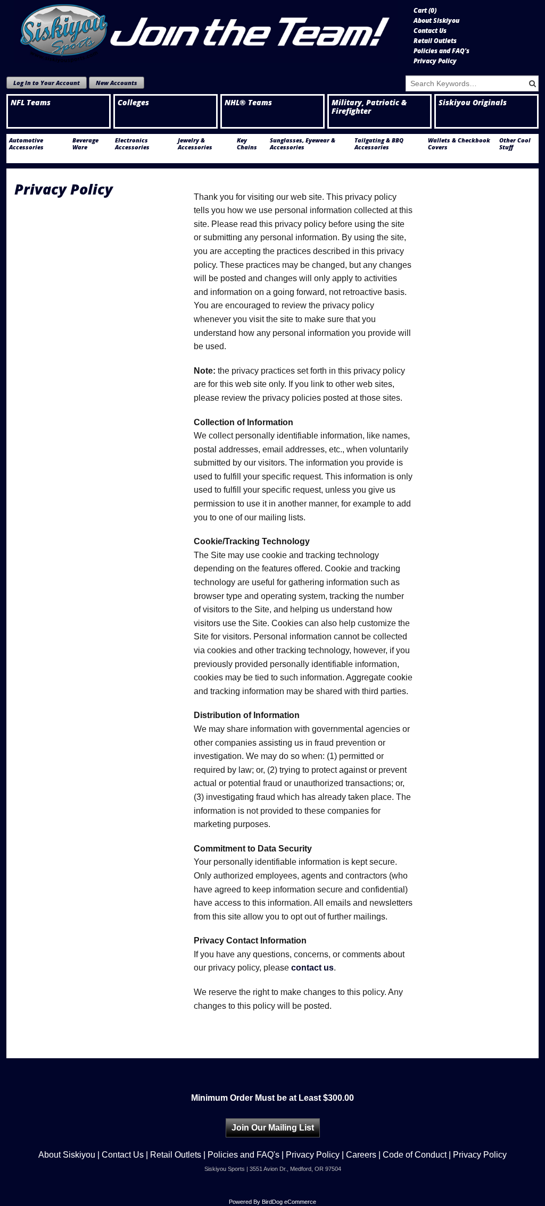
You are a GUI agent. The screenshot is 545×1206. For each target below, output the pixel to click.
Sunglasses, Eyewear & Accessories (302, 143)
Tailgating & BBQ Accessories (378, 143)
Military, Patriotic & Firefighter (369, 106)
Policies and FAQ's (441, 51)
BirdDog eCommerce (289, 1202)
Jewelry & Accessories (195, 143)
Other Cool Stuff (515, 143)
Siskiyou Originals (473, 102)
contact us (312, 967)
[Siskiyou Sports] (206, 31)
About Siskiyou (436, 21)
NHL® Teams (248, 102)
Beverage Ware (85, 143)
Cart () (425, 10)
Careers (361, 1154)
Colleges (133, 102)
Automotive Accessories (26, 143)
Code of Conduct (415, 1154)
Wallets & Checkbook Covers (459, 143)
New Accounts (116, 83)
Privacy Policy (435, 61)
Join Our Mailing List (273, 1127)
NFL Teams (31, 102)
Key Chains (247, 143)
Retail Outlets (435, 41)
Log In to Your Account (46, 83)
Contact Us (430, 31)
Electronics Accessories (132, 143)
